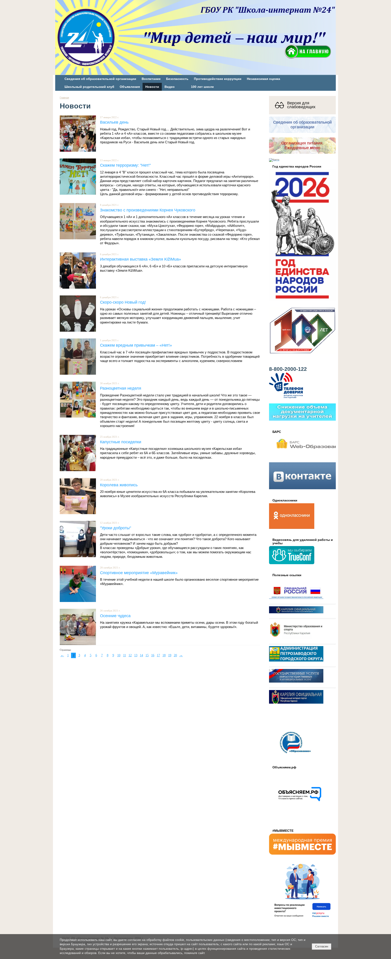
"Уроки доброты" (115, 527)
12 (130, 655)
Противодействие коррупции (217, 79)
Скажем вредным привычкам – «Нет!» (136, 345)
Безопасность (177, 79)
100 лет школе (202, 87)
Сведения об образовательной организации (100, 79)
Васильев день (114, 122)
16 (152, 655)
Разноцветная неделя (120, 388)
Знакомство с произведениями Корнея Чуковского (147, 210)
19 (169, 655)
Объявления (130, 87)
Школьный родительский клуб (89, 87)
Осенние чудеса (115, 615)
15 (147, 655)
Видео (170, 87)
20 (175, 655)
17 (158, 655)
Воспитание (151, 79)
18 (164, 655)
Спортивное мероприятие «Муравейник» (139, 572)
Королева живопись (119, 484)
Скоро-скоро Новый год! (123, 302)
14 (141, 655)
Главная (64, 97)
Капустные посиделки (120, 441)
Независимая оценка (263, 79)
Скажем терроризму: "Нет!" (125, 165)
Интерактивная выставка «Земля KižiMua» (140, 259)
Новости (152, 87)
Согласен (321, 946)
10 (118, 655)
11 (124, 655)
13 (135, 655)
